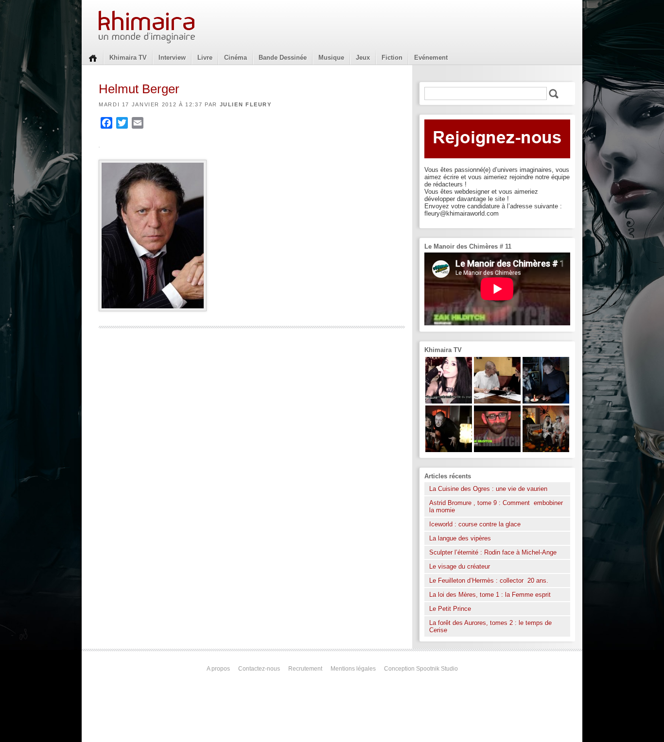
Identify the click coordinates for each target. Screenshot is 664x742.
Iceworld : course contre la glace (475, 524)
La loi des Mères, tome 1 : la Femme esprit (490, 594)
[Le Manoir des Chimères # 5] (546, 401)
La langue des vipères (460, 538)
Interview (172, 57)
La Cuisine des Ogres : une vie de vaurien (488, 488)
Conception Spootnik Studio (421, 669)
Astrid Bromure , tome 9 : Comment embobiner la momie (496, 506)
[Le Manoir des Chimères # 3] (448, 450)
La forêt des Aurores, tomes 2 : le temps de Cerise (490, 626)
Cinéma (235, 57)
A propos (218, 669)
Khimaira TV (128, 57)
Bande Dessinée (283, 57)
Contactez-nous (259, 669)
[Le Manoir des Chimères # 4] (497, 401)
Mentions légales (353, 669)
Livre (204, 57)
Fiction (392, 57)
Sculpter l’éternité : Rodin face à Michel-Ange (493, 552)
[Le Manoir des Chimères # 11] (497, 450)
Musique (331, 57)
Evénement (431, 57)
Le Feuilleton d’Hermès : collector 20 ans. (489, 580)
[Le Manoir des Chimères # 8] (448, 401)
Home (93, 57)
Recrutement (305, 669)
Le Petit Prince (450, 608)
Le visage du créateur (459, 566)
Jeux (363, 57)
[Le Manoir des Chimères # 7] (546, 450)
